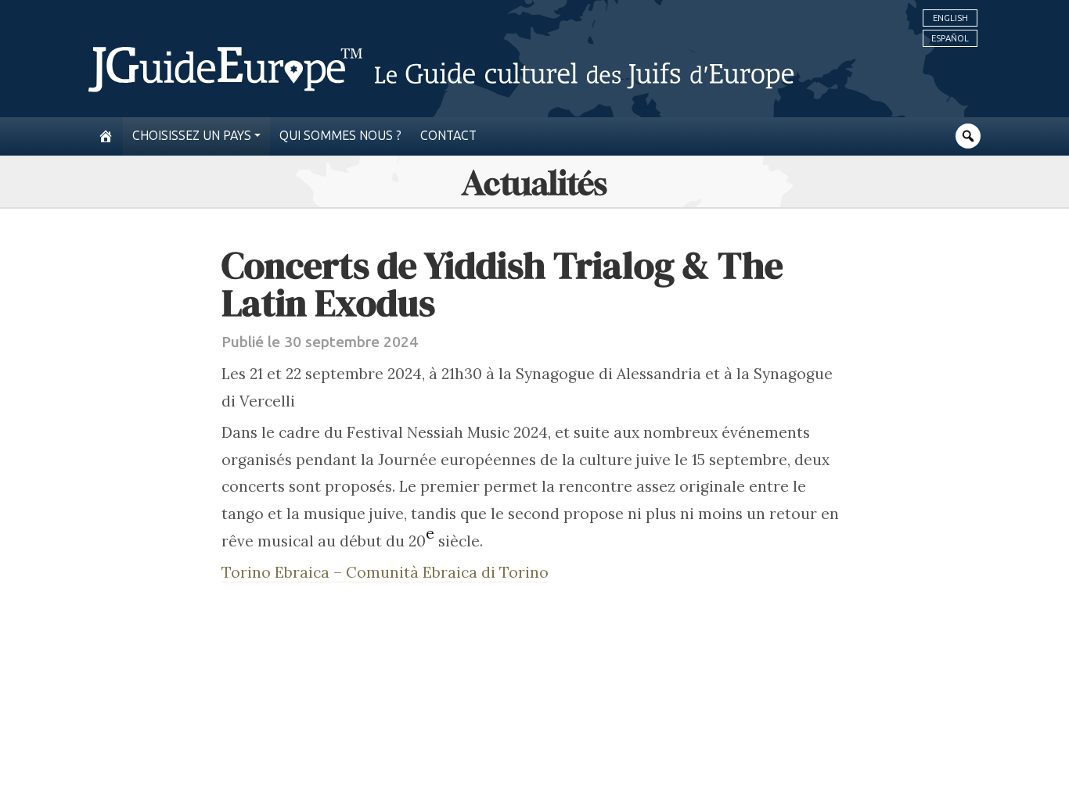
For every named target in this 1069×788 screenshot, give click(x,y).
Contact (448, 135)
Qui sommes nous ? (340, 135)
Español (950, 38)
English (950, 18)
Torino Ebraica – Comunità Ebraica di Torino (385, 572)
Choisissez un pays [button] (191, 135)
